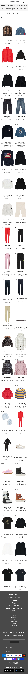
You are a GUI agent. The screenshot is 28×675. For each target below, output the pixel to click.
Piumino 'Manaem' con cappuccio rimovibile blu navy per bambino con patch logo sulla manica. (7, 379)
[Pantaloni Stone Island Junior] (20, 261)
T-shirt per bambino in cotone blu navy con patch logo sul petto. (20, 587)
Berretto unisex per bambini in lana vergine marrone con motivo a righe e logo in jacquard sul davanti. (7, 41)
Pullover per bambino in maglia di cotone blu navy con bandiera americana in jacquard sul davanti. (7, 170)
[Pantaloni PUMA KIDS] (7, 235)
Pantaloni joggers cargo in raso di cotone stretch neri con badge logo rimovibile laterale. (20, 273)
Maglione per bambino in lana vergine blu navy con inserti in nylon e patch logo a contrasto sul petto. (7, 144)
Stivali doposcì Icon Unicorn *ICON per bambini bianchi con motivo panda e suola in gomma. (7, 509)
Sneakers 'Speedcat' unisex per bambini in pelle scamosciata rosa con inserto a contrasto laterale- (7, 483)
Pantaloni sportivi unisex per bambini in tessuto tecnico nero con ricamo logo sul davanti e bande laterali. (20, 247)
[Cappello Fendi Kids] (7, 28)
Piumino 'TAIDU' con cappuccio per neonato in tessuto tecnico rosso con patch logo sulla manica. (7, 405)
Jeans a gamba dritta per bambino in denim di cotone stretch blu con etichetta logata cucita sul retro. (20, 118)
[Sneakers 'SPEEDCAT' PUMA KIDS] (20, 445)
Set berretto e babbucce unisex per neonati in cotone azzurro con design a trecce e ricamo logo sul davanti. (7, 431)
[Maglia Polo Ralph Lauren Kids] (7, 157)
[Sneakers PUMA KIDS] (7, 471)
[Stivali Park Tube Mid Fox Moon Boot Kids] (20, 497)
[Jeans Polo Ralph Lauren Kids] (20, 106)
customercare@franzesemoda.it (15, 597)
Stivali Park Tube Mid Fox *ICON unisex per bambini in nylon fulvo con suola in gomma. (20, 509)
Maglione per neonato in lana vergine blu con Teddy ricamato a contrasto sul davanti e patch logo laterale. (20, 144)
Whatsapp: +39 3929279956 (14, 596)
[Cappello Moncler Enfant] (20, 28)
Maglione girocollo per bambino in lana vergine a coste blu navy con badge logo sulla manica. (20, 170)
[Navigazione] (1, 2)
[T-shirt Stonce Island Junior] (20, 523)
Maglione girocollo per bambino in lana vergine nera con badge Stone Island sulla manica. (20, 196)
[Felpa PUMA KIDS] (7, 54)
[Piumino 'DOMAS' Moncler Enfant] (7, 341)
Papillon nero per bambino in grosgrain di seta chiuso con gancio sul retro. (20, 328)
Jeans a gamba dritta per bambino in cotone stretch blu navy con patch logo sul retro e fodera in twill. (7, 118)
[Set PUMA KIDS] (20, 419)
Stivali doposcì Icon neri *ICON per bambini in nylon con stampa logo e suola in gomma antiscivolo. (21, 483)
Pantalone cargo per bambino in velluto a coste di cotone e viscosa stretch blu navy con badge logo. (7, 300)
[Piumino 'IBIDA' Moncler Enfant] (20, 341)
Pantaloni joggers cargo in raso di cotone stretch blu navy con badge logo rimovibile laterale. (20, 299)
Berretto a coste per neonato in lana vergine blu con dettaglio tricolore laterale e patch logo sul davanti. (20, 41)
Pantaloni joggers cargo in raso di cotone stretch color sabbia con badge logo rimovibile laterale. (7, 326)
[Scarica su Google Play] (19, 670)
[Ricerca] (23, 2)
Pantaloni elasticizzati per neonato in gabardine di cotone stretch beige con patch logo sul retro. (21, 222)
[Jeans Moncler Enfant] (7, 106)
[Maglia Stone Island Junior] (20, 157)
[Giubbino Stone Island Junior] (20, 80)
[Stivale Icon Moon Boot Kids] (20, 471)
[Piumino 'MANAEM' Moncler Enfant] (7, 367)
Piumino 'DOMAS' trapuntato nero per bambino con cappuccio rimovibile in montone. (7, 354)
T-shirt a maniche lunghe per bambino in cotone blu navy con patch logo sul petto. (20, 561)
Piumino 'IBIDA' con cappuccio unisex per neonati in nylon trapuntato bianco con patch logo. (20, 354)
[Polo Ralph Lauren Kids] (20, 393)
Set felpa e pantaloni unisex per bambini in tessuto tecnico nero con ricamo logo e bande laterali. (7, 457)
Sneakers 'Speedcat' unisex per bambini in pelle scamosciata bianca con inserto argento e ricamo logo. (20, 458)
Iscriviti (14, 642)
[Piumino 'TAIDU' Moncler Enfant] (7, 393)
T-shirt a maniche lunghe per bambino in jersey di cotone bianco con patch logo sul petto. (7, 561)
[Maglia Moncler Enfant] (7, 132)
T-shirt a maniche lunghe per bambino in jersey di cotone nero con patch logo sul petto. (21, 535)
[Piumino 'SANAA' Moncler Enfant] (20, 367)
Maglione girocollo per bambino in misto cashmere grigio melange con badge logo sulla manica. (7, 222)
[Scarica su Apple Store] (9, 670)
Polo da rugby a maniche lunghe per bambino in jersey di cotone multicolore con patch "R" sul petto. (20, 405)
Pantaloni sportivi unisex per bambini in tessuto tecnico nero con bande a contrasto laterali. (7, 273)
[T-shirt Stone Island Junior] (7, 548)
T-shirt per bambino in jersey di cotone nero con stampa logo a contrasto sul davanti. (7, 535)
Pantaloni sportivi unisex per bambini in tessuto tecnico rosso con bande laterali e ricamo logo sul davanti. (7, 247)
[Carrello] (26, 2)
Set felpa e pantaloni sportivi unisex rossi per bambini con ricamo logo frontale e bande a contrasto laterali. (21, 431)
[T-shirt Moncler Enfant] (7, 523)
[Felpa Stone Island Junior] (7, 80)
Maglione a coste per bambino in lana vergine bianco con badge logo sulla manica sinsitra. (7, 196)
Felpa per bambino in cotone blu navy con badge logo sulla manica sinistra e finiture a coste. (7, 92)
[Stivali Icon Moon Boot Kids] (7, 497)
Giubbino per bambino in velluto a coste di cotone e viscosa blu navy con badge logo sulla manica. (20, 92)
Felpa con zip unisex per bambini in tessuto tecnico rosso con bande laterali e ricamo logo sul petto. (7, 67)
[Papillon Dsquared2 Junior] (20, 314)
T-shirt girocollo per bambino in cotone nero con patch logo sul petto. (7, 587)
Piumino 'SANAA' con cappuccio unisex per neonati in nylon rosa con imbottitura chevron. (21, 379)
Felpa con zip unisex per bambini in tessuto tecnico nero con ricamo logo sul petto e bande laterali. (20, 67)
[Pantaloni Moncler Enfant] (20, 209)
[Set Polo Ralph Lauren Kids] (7, 419)
